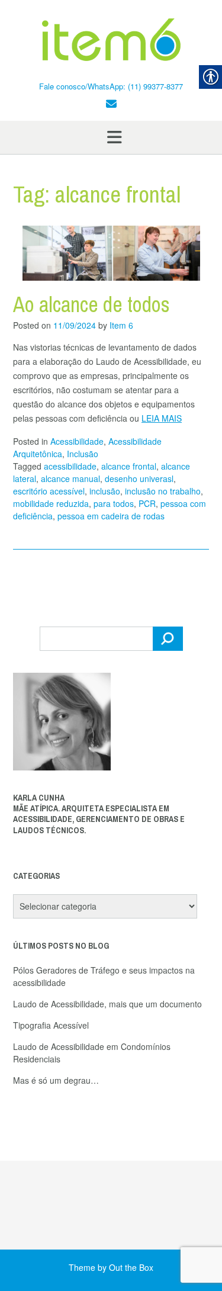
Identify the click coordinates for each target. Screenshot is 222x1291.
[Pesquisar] (168, 639)
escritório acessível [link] (49, 491)
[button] (111, 137)
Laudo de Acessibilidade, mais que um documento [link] (107, 1004)
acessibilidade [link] (70, 466)
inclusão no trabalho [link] (163, 491)
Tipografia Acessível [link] (51, 1025)
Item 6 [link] (121, 325)
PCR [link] (147, 503)
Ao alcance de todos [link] (91, 304)
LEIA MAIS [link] (161, 418)
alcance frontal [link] (128, 466)
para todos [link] (114, 503)
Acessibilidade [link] (77, 441)
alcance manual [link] (70, 478)
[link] (111, 40)
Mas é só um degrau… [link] (56, 1080)
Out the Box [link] (131, 1267)
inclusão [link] (104, 491)
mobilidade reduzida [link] (51, 503)
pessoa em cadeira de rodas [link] (111, 516)
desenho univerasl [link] (139, 478)
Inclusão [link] (82, 454)
